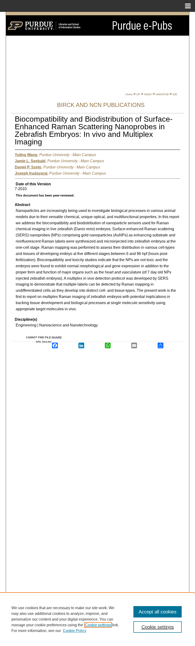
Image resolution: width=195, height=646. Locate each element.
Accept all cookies (157, 611)
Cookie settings (98, 625)
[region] (97, 619)
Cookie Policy (74, 631)
